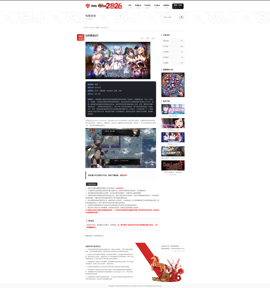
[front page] (96, 5)
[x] (175, 251)
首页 (91, 27)
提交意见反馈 (175, 246)
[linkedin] (183, 251)
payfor (166, 6)
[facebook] (172, 251)
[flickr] (180, 251)
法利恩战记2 (91, 35)
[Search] (181, 17)
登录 (125, 175)
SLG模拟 (96, 27)
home (130, 6)
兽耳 (147, 38)
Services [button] (157, 6)
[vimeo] (178, 251)
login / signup (178, 6)
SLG (142, 38)
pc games (138, 6)
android (147, 6)
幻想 (153, 38)
